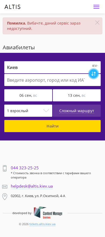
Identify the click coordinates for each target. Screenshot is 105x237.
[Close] (96, 6)
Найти (52, 126)
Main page (14, 4)
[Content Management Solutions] (48, 213)
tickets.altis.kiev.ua (42, 224)
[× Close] (97, 22)
